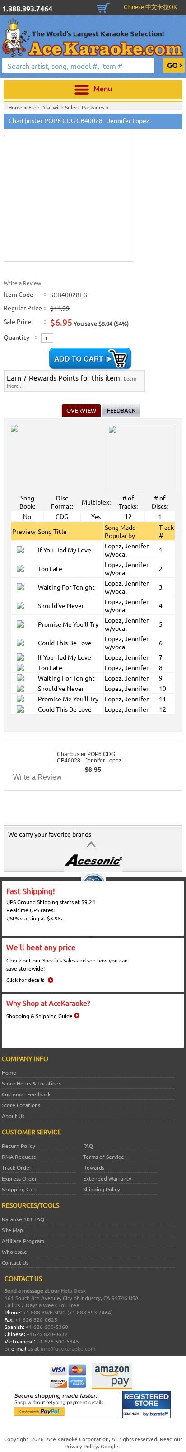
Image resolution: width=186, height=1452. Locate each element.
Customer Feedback (26, 1094)
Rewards (93, 1167)
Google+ (111, 1446)
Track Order (17, 1167)
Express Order (19, 1178)
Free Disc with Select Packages (67, 107)
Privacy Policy (81, 1446)
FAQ (88, 1145)
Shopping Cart (103, 7)
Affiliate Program (23, 1240)
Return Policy (18, 1145)
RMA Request (19, 1156)
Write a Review (22, 282)
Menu (102, 88)
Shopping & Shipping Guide (39, 1015)
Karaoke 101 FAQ (23, 1219)
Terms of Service (103, 1156)
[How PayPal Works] (63, 1415)
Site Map (12, 1229)
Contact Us (15, 1262)
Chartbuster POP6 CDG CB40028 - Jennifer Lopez (89, 757)
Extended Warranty (107, 1178)
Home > (18, 107)
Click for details (25, 979)
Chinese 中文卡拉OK (150, 6)
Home (9, 1072)
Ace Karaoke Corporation (77, 1438)
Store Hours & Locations (31, 1083)
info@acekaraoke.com (68, 1348)
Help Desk (73, 1290)
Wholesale (14, 1251)
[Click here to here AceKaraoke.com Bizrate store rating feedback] (146, 1415)
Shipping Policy (101, 1189)
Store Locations (21, 1105)
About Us (13, 1115)
